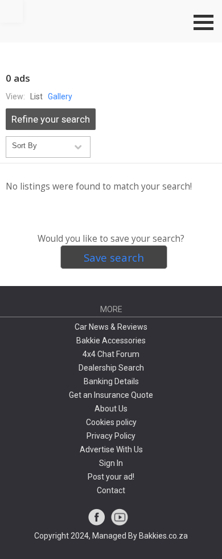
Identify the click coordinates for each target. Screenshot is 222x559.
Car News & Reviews (111, 326)
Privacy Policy (111, 435)
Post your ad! (111, 476)
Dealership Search (111, 367)
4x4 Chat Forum (111, 354)
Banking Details (111, 381)
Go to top (11, 11)
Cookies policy (111, 422)
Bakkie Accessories (111, 340)
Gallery (60, 96)
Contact (111, 490)
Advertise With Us (111, 449)
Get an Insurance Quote (111, 395)
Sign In (111, 463)
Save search (114, 257)
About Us (111, 408)
